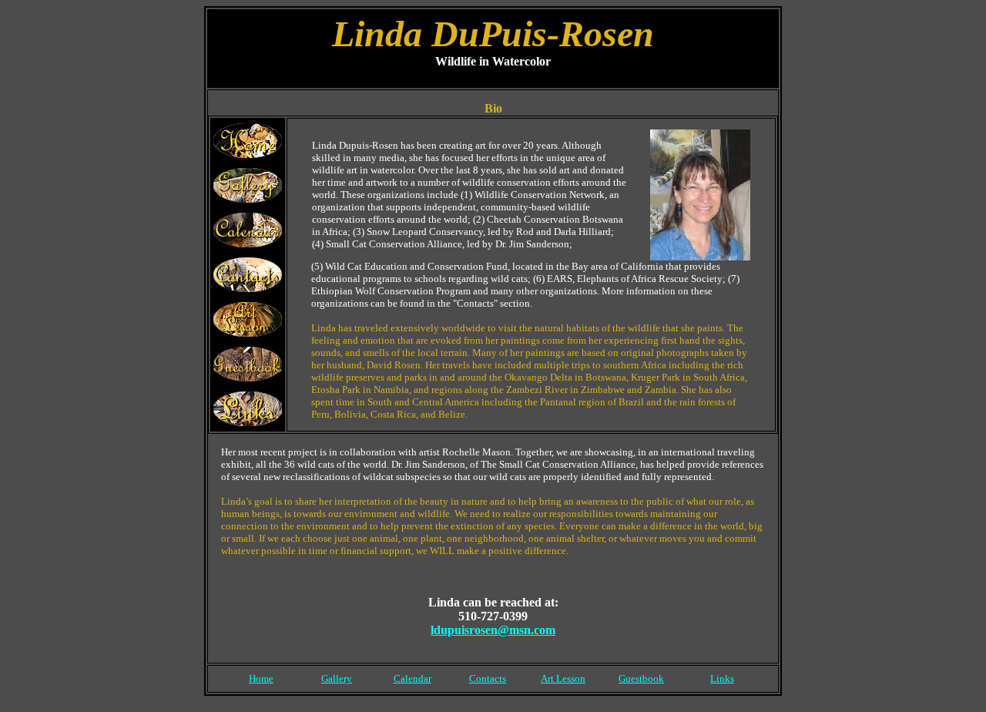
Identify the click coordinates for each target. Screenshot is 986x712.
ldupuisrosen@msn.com (493, 629)
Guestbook (641, 678)
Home (261, 678)
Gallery (336, 678)
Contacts (487, 678)
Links (722, 678)
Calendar (412, 678)
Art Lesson (563, 678)
